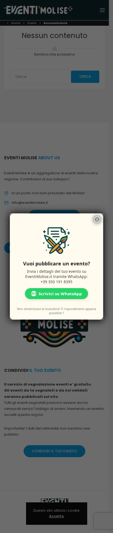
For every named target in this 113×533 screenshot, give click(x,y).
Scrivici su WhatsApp (56, 293)
